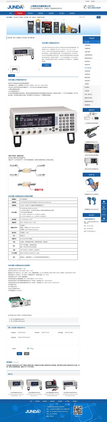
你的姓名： (14, 332)
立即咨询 (46, 65)
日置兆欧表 (87, 45)
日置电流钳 (87, 71)
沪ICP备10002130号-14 (53, 418)
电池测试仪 (87, 64)
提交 (19, 353)
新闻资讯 (30, 13)
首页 (10, 13)
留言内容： (14, 337)
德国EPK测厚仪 (41, 17)
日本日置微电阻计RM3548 (18, 319)
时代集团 (21, 17)
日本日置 (15, 17)
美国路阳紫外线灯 (89, 101)
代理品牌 (19, 13)
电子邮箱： (61, 332)
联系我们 (93, 1)
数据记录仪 (87, 77)
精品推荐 (40, 13)
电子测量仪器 (88, 68)
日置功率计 (87, 80)
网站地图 (62, 418)
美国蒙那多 (87, 105)
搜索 (99, 17)
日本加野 (26, 17)
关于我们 (87, 1)
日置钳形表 (87, 48)
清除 (27, 353)
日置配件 (87, 84)
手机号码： (37, 332)
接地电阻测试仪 (88, 58)
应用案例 (51, 13)
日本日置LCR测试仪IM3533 (19, 321)
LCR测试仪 (29, 315)
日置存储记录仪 (88, 55)
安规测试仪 (87, 61)
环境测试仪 (87, 74)
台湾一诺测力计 (33, 17)
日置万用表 (87, 51)
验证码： (14, 348)
